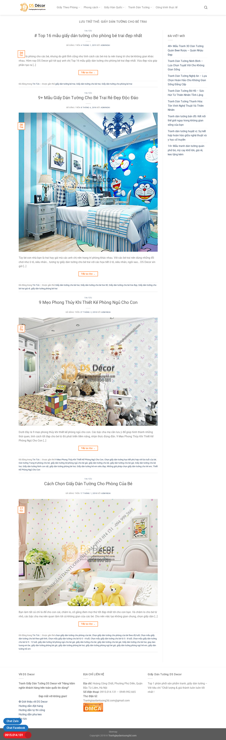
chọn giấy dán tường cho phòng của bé (73, 635)
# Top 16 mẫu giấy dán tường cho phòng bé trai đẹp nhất (88, 35)
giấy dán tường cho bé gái (122, 463)
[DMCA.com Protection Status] (93, 707)
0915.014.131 (14, 735)
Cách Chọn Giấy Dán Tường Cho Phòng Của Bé (88, 483)
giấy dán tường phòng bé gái (44, 645)
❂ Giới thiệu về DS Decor (33, 701)
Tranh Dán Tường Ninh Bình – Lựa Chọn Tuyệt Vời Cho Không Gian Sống (186, 65)
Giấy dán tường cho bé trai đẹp (123, 285)
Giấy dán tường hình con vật (35, 466)
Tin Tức (88, 31)
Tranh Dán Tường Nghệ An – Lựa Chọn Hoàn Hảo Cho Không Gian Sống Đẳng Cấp (187, 80)
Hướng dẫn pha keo (30, 714)
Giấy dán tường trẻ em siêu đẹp (91, 466)
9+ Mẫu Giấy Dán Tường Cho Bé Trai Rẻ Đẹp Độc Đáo (88, 97)
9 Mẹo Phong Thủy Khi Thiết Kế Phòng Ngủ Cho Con (88, 302)
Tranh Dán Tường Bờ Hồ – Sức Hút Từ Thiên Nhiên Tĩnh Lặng (186, 93)
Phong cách (91, 7)
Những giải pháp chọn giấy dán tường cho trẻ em (129, 466)
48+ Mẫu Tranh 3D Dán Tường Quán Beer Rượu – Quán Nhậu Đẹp (185, 50)
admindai (105, 45)
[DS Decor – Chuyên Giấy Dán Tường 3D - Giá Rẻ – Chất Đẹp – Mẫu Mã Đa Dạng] (35, 7)
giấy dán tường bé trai (65, 84)
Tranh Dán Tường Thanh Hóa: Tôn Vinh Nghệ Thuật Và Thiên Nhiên (186, 105)
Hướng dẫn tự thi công (32, 710)
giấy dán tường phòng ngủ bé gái (101, 645)
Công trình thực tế (167, 7)
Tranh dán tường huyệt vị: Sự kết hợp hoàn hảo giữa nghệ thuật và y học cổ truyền (187, 135)
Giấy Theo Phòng (67, 7)
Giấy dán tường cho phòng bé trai (117, 84)
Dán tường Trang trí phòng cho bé (34, 463)
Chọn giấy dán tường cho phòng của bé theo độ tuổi (116, 635)
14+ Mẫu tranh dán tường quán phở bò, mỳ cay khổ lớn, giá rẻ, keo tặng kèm (186, 150)
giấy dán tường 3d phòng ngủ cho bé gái (69, 463)
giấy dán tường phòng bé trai (44, 288)
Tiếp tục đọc (88, 72)
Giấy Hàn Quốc (113, 7)
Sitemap (113, 731)
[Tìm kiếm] (205, 7)
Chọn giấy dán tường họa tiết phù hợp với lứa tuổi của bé (130, 459)
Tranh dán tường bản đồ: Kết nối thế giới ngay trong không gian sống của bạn (187, 120)
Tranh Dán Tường (139, 7)
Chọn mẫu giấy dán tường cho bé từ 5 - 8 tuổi (111, 638)
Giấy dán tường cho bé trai (88, 84)
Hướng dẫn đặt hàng (31, 706)
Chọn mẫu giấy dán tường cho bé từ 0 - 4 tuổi (69, 638)
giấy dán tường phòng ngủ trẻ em (132, 645)
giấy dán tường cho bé (99, 463)
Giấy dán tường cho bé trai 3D (94, 285)
